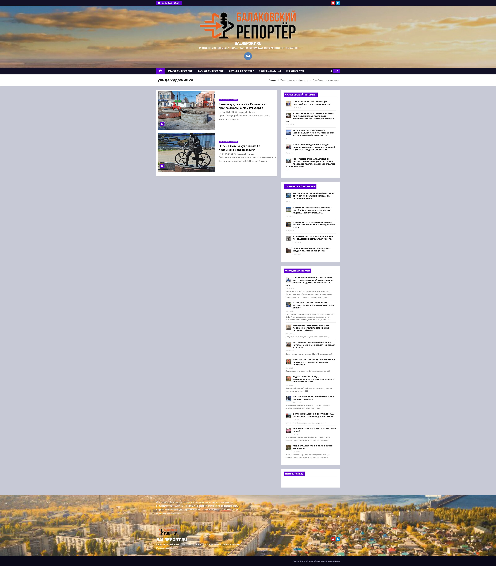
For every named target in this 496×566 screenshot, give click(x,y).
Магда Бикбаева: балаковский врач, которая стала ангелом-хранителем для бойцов (313, 305)
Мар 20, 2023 (228, 112)
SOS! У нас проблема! (270, 71)
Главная (272, 80)
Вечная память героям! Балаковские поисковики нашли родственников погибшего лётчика (311, 327)
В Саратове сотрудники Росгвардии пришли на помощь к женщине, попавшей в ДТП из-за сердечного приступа (314, 147)
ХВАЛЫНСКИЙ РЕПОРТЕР (241, 71)
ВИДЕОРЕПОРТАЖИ (295, 71)
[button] (331, 70)
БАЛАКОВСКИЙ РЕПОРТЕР (211, 71)
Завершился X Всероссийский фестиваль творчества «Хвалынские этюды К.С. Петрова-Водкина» (314, 196)
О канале (303, 561)
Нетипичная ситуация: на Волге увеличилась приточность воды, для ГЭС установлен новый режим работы (313, 132)
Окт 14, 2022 (227, 154)
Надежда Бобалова (246, 112)
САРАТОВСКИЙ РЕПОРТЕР (180, 71)
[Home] (160, 71)
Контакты (311, 561)
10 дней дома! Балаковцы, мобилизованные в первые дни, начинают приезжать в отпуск (314, 379)
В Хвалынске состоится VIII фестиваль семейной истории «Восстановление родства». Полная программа (312, 210)
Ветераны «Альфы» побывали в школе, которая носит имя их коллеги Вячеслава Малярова (314, 345)
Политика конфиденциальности (327, 561)
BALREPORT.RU (248, 43)
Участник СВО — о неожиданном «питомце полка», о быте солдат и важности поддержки (314, 362)
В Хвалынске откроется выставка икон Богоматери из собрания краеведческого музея (314, 224)
